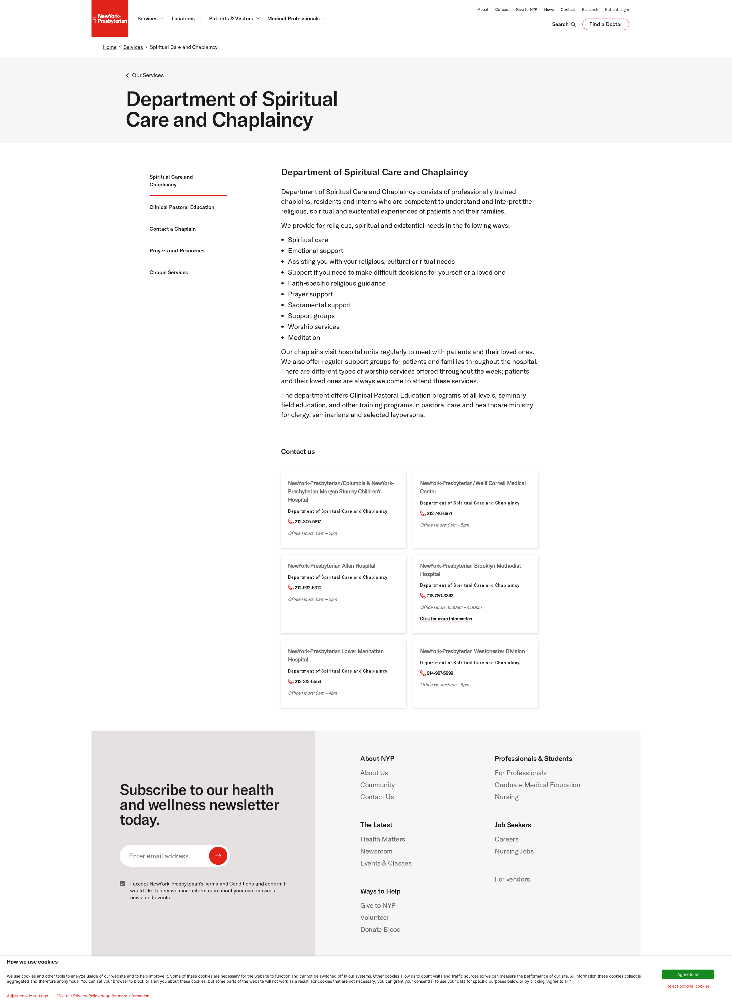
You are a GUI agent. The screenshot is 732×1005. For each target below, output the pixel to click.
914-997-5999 (440, 673)
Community (377, 784)
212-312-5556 (308, 681)
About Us (374, 772)
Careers (502, 9)
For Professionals (521, 772)
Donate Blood (380, 929)
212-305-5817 (308, 522)
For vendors (512, 879)
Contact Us (377, 796)
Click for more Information (446, 618)
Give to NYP (526, 9)
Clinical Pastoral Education (182, 207)
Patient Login (617, 9)
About (483, 9)
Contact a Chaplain (173, 229)
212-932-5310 (308, 588)
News (549, 9)
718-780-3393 (440, 596)
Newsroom (376, 851)
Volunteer (374, 917)
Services (133, 47)
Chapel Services (169, 272)
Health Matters (382, 839)
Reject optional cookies (688, 986)
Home (109, 47)
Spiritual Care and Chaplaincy (171, 181)
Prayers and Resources (177, 250)
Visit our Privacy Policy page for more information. (103, 996)
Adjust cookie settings (27, 996)
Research (590, 9)
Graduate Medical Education (537, 784)
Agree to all (688, 974)
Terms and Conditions (229, 883)
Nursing (506, 796)
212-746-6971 (439, 513)
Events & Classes (385, 863)
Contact (568, 9)
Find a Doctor (605, 25)
